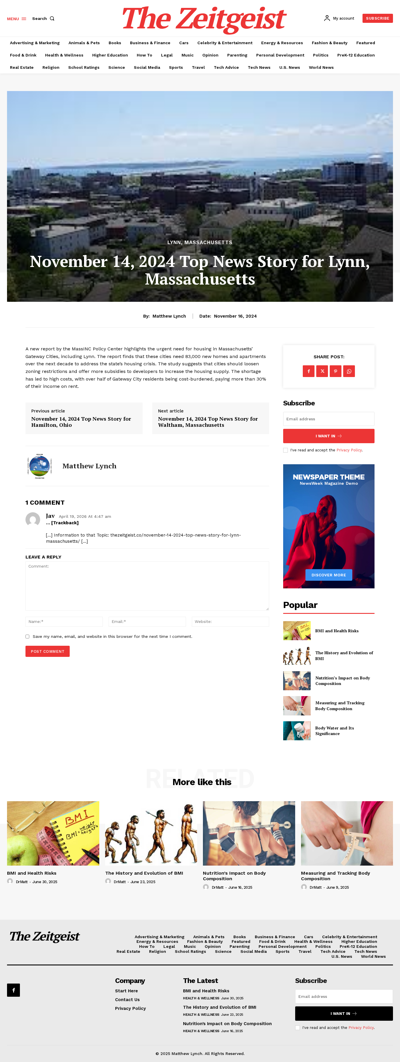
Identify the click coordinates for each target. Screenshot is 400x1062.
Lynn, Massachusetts (200, 242)
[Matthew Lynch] (39, 466)
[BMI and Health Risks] (296, 630)
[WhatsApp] (349, 371)
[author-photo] (11, 881)
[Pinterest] (335, 371)
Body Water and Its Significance (334, 730)
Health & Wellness (201, 998)
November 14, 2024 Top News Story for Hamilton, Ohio (81, 422)
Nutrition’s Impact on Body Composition (227, 1023)
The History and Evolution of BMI (144, 873)
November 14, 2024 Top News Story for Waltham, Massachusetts (208, 422)
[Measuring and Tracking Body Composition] (296, 705)
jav (50, 516)
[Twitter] (322, 371)
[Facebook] (308, 371)
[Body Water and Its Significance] (296, 730)
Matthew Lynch (169, 316)
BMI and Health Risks (337, 630)
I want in (325, 436)
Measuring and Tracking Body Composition (340, 705)
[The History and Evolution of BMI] (296, 655)
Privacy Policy (349, 450)
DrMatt (22, 882)
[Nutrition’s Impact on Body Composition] (296, 680)
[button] (44, 18)
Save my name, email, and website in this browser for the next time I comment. (112, 636)
